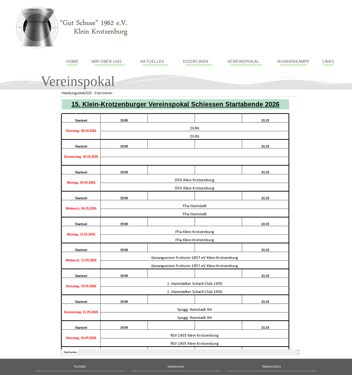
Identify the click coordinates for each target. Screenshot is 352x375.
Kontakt (80, 366)
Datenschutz (271, 366)
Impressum (176, 366)
